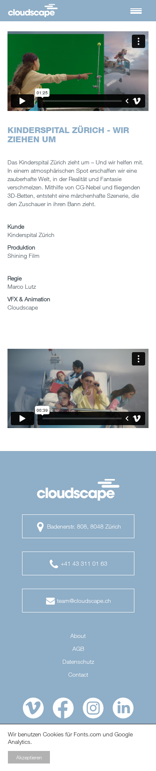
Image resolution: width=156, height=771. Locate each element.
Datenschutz (78, 661)
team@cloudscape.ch (83, 600)
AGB (78, 648)
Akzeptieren (29, 757)
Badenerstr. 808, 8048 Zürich (83, 526)
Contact (78, 674)
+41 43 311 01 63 (83, 563)
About (78, 635)
